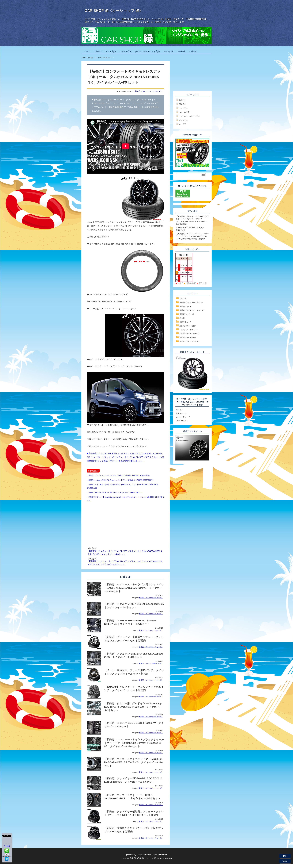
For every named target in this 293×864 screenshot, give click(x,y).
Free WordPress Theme (152, 855)
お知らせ (182, 299)
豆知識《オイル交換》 (188, 326)
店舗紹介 (98, 51)
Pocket (7, 846)
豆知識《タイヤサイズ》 (188, 330)
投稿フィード (181, 413)
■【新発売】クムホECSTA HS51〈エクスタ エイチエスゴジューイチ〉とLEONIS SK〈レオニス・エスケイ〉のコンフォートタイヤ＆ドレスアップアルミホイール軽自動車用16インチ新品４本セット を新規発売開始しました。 (125, 457)
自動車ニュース (185, 322)
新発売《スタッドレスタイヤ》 (191, 302)
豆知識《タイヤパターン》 (189, 334)
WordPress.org (181, 421)
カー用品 (181, 51)
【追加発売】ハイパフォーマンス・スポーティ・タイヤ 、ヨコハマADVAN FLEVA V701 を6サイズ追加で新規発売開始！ (192, 236)
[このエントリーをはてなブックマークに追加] (6, 860)
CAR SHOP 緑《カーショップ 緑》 (114, 10)
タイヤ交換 (111, 51)
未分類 (182, 318)
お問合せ (193, 51)
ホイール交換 (125, 51)
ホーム (87, 51)
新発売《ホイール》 (187, 314)
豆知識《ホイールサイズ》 (189, 341)
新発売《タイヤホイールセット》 (148, 91)
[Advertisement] (106, 522)
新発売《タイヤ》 (186, 306)
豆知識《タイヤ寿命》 (188, 337)
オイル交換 (168, 51)
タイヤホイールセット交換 (147, 51)
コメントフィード (183, 417)
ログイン (179, 410)
